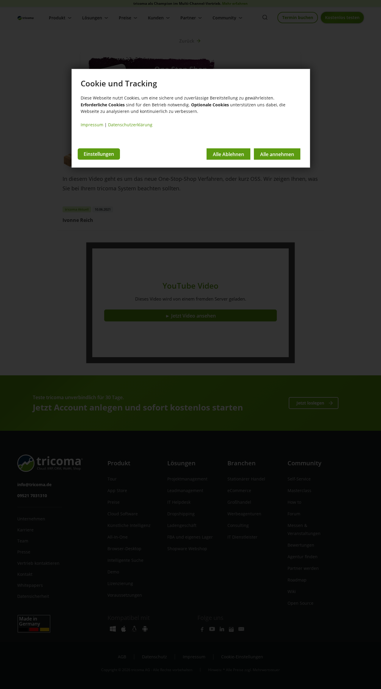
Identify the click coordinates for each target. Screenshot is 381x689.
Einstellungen (99, 154)
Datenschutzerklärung (130, 124)
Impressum (92, 124)
